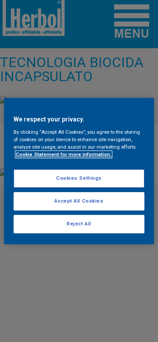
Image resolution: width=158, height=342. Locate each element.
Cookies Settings (79, 178)
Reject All (79, 224)
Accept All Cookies (78, 201)
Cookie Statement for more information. (63, 154)
